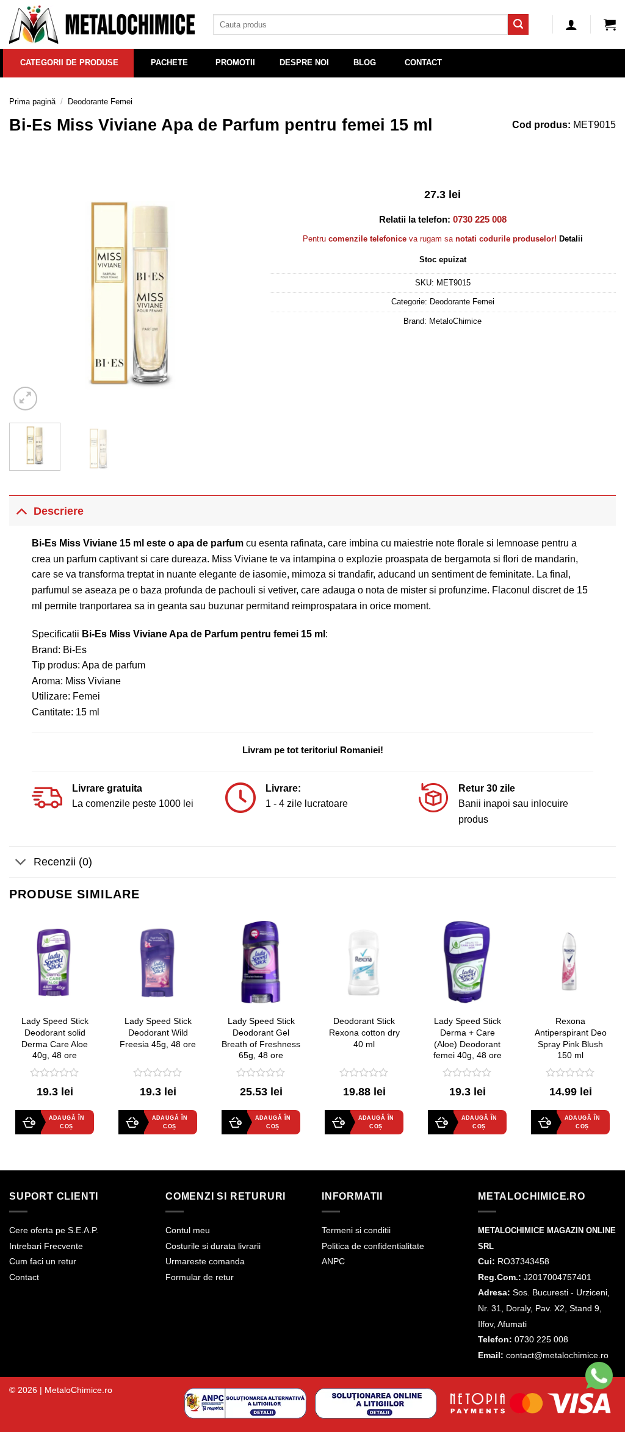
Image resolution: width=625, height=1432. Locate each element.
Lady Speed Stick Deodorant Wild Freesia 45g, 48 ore (158, 1032)
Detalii (571, 238)
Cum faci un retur (42, 1261)
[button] (610, 24)
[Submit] (518, 24)
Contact (24, 1277)
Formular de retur (199, 1277)
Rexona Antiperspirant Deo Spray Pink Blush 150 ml (571, 1038)
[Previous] (29, 292)
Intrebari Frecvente (46, 1246)
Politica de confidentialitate (373, 1246)
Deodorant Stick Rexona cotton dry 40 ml (364, 1032)
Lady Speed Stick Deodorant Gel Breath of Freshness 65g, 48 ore (261, 1038)
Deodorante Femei (100, 101)
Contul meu (187, 1230)
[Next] (231, 292)
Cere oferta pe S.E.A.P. (53, 1230)
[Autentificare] (571, 24)
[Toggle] (21, 511)
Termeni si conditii (356, 1230)
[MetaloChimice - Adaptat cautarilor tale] (102, 24)
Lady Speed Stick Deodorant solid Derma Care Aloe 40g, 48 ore (55, 1038)
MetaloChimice (455, 321)
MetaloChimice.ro (78, 1390)
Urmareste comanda (205, 1261)
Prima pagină (32, 101)
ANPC (333, 1261)
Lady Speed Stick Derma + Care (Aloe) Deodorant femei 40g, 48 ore (467, 1038)
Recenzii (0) (63, 862)
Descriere (59, 511)
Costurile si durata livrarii (213, 1246)
